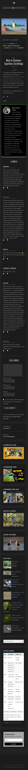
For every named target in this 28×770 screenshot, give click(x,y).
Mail (6, 385)
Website (5, 392)
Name (7, 378)
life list (19, 124)
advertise (10, 45)
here (7, 722)
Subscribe (13, 744)
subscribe (16, 45)
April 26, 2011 (14, 66)
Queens (18, 118)
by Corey (14, 68)
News (14, 57)
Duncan (6, 166)
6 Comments (14, 70)
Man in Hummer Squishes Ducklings (13, 62)
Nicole (5, 249)
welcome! (21, 48)
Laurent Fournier (9, 268)
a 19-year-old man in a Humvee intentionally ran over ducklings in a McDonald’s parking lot (13, 79)
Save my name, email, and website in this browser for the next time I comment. (13, 402)
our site (12, 43)
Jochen (5, 283)
